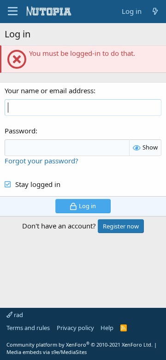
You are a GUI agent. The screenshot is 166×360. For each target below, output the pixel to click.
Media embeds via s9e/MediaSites (46, 351)
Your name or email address (49, 90)
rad (17, 315)
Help (107, 328)
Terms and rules (28, 328)
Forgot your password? (41, 160)
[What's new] (155, 11)
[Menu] (13, 11)
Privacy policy (75, 328)
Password (20, 130)
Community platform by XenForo (79, 344)
